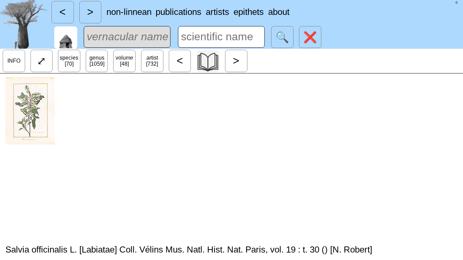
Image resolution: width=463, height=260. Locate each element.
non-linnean (129, 12)
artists (217, 12)
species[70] (69, 61)
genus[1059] (96, 61)
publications (178, 12)
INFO (13, 61)
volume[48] (124, 61)
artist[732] (152, 61)
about (278, 12)
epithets (249, 12)
